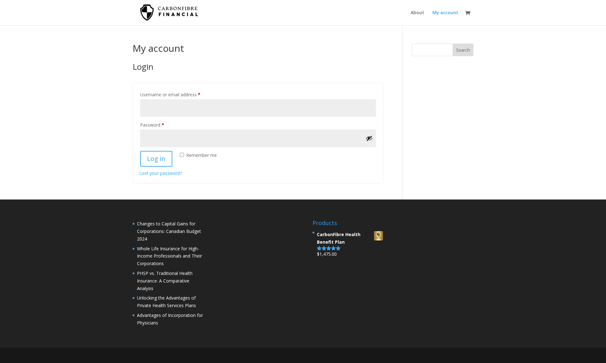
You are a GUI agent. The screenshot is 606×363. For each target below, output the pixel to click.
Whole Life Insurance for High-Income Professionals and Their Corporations (169, 256)
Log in (156, 158)
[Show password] (369, 138)
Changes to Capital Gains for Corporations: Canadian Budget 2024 (169, 231)
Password (161, 125)
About (417, 12)
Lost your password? (160, 173)
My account (445, 12)
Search (463, 50)
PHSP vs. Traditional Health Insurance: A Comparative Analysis (165, 280)
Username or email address (179, 94)
